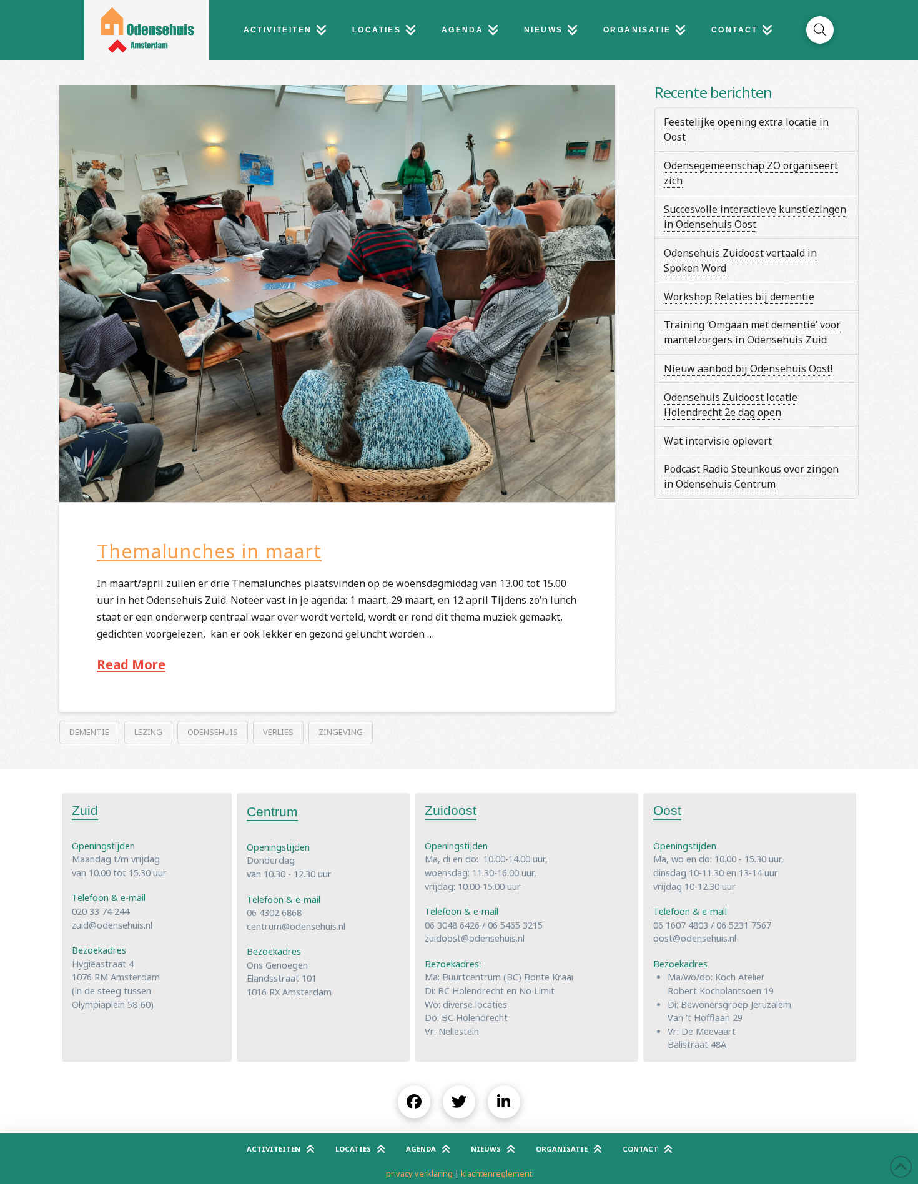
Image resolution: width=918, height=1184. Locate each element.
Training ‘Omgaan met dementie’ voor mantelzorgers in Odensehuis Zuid (752, 332)
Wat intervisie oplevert (718, 441)
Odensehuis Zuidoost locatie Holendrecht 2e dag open (730, 404)
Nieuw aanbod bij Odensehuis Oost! (748, 368)
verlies (278, 732)
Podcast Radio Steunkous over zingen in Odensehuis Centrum (751, 476)
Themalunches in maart (209, 551)
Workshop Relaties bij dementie (739, 296)
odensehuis (212, 732)
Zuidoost (450, 810)
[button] (820, 30)
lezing (148, 732)
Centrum (272, 811)
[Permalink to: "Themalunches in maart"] (337, 293)
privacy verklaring (419, 1173)
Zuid (85, 810)
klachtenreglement (496, 1173)
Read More (131, 664)
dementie (89, 732)
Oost (667, 810)
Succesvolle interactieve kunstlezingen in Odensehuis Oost (755, 216)
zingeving (340, 732)
